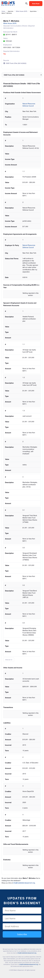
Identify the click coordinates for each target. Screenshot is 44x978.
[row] (22, 111)
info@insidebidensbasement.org (24, 883)
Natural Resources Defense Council (29, 105)
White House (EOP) (21, 11)
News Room (36, 4)
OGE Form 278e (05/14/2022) (16, 63)
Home (3, 11)
